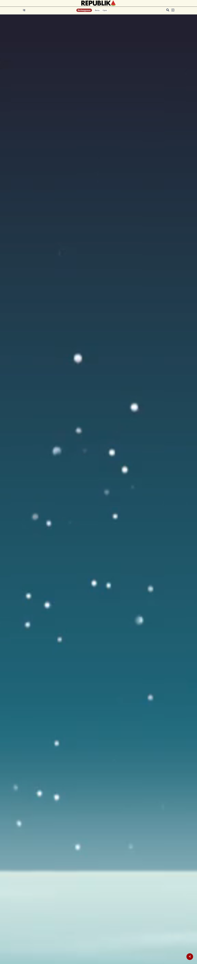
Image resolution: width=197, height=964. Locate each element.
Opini (105, 10)
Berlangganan (84, 10)
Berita (97, 10)
